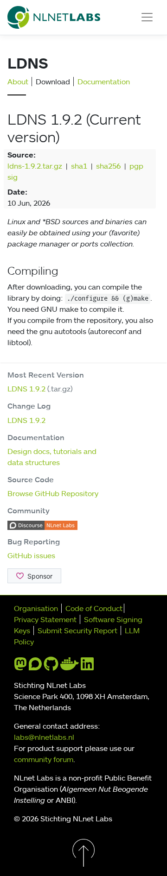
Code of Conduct (93, 608)
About (17, 81)
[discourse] (35, 666)
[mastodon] (20, 666)
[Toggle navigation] (147, 17)
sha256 (108, 165)
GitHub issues (31, 555)
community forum (43, 759)
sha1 (79, 165)
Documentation (103, 81)
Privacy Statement (45, 619)
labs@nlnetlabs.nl (44, 737)
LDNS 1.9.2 (26, 388)
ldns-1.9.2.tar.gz (34, 165)
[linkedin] (87, 666)
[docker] (69, 666)
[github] (51, 666)
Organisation (36, 608)
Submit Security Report (77, 630)
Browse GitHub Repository (52, 493)
